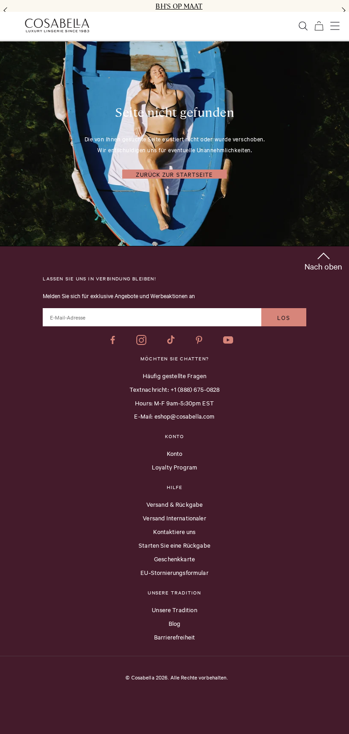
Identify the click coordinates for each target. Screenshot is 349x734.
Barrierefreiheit (174, 637)
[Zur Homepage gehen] (57, 25)
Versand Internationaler (174, 518)
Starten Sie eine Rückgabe (174, 545)
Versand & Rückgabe (174, 504)
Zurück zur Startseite (174, 174)
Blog (175, 623)
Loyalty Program (174, 467)
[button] (323, 259)
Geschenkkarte (174, 558)
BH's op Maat (178, 6)
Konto (175, 453)
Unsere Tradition (174, 609)
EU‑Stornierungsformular (174, 572)
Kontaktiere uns (174, 531)
